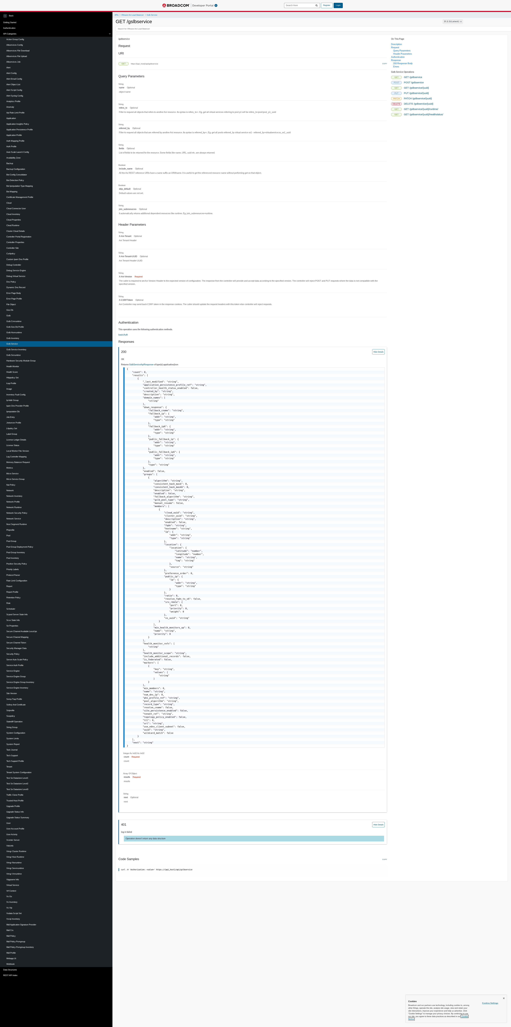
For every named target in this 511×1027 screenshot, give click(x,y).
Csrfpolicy (10, 254)
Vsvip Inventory (13, 919)
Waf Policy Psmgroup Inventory (20, 947)
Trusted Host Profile (15, 801)
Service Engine (13, 671)
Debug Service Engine (16, 270)
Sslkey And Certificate (16, 705)
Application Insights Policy (17, 124)
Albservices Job (13, 62)
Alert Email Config (14, 79)
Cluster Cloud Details (15, 231)
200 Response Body (403, 63)
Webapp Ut (11, 958)
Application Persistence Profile (19, 130)
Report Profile (12, 592)
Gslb (8, 316)
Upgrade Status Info (15, 812)
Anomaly (10, 107)
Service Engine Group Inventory (20, 682)
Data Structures (10, 970)
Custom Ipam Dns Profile (17, 259)
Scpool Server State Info (17, 614)
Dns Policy (11, 282)
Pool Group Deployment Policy (19, 547)
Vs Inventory (11, 902)
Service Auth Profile (14, 665)
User (8, 823)
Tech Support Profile (15, 761)
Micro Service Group (15, 479)
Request (395, 47)
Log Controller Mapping (16, 457)
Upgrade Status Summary (17, 817)
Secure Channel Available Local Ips (21, 631)
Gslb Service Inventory (16, 349)
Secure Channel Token (16, 643)
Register (326, 5)
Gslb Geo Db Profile (15, 327)
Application (11, 118)
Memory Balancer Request (18, 462)
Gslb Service (12, 344)
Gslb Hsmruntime (14, 332)
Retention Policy (13, 598)
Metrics (9, 468)
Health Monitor (12, 366)
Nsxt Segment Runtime (16, 524)
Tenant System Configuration (18, 772)
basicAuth (123, 335)
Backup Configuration (15, 169)
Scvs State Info (13, 620)
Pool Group (11, 541)
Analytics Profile (13, 101)
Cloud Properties (13, 220)
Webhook (10, 964)
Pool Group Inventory (15, 552)
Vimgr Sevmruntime (15, 868)
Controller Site (12, 248)
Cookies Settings (490, 1003)
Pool (8, 536)
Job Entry (10, 417)
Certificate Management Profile (19, 197)
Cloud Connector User (16, 208)
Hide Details (378, 352)
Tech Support (12, 755)
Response (396, 60)
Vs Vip (9, 908)
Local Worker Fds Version (17, 451)
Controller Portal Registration (18, 237)
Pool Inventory (12, 558)
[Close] (504, 998)
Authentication (9, 28)
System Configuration (15, 733)
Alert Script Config (14, 90)
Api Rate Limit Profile (15, 113)
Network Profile (13, 502)
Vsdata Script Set (14, 913)
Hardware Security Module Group (21, 361)
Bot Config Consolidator (16, 175)
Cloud (8, 203)
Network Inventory (14, 496)
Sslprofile (10, 710)
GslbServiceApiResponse (141, 364)
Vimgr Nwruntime (14, 863)
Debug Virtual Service (15, 276)
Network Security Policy (16, 513)
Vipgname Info (12, 879)
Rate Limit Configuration (16, 581)
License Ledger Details (16, 440)
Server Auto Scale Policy (17, 660)
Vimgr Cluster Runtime (16, 851)
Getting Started (9, 22)
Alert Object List (13, 84)
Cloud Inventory (13, 214)
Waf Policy (11, 936)
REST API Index (10, 975)
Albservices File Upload (16, 56)
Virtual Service (12, 885)
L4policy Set (11, 428)
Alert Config (11, 73)
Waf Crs (9, 930)
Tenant (9, 767)
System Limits (12, 738)
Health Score (12, 372)
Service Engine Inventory (17, 688)
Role (8, 603)
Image (9, 389)
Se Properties (12, 626)
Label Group (11, 434)
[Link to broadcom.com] (176, 5)
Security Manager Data (16, 648)
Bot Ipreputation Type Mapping (19, 186)
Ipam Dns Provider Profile (17, 406)
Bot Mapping (11, 192)
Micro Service (12, 474)
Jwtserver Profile (13, 423)
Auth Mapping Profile (15, 141)
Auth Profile (11, 146)
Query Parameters (401, 51)
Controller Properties (15, 242)
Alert (8, 68)
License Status (12, 445)
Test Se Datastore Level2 (17, 784)
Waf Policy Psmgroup (15, 942)
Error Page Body (13, 293)
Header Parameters (402, 54)
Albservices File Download (17, 51)
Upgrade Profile (13, 806)
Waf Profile (11, 953)
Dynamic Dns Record (15, 287)
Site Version (11, 693)
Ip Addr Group (12, 400)
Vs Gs (9, 896)
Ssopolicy (10, 716)
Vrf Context (11, 891)
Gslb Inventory (12, 338)
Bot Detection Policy (15, 180)
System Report (13, 744)
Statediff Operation (14, 722)
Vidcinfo (9, 846)
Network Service (13, 519)
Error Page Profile (14, 299)
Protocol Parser (13, 575)
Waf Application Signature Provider (21, 925)
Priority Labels (12, 569)
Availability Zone (13, 158)
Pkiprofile (10, 530)
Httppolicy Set (12, 378)
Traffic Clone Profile (14, 795)
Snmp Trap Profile (14, 699)
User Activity (11, 834)
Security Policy (12, 654)
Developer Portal (202, 5)
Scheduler (10, 609)
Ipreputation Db (13, 412)
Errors (396, 66)
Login (338, 5)
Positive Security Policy (16, 564)
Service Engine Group (16, 676)
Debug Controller (13, 265)
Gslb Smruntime (13, 355)
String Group (11, 727)
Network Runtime (14, 507)
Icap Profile (11, 383)
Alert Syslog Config (14, 96)
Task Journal (11, 750)
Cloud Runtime (12, 225)
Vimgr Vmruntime (14, 874)
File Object (11, 304)
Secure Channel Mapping (17, 637)
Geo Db (9, 310)
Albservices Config (14, 45)
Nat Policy (10, 485)
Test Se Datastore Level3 (17, 789)
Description (396, 44)
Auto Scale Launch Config (17, 152)
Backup (9, 163)
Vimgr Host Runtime (15, 857)
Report (9, 586)
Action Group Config (15, 39)
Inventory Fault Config (15, 395)
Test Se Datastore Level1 (17, 778)
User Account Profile (15, 829)
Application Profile (14, 135)
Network (10, 490)
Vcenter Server (13, 840)
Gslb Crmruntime (13, 321)
